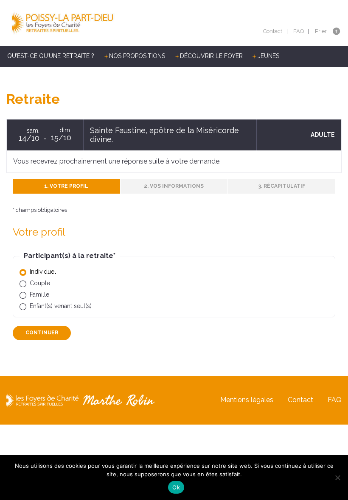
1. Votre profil (66, 186)
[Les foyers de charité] (90, 22)
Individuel (43, 271)
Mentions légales (246, 400)
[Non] (337, 477)
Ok (176, 487)
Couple (40, 283)
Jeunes (268, 56)
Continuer (41, 333)
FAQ (298, 31)
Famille (39, 294)
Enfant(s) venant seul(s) (61, 306)
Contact (272, 31)
